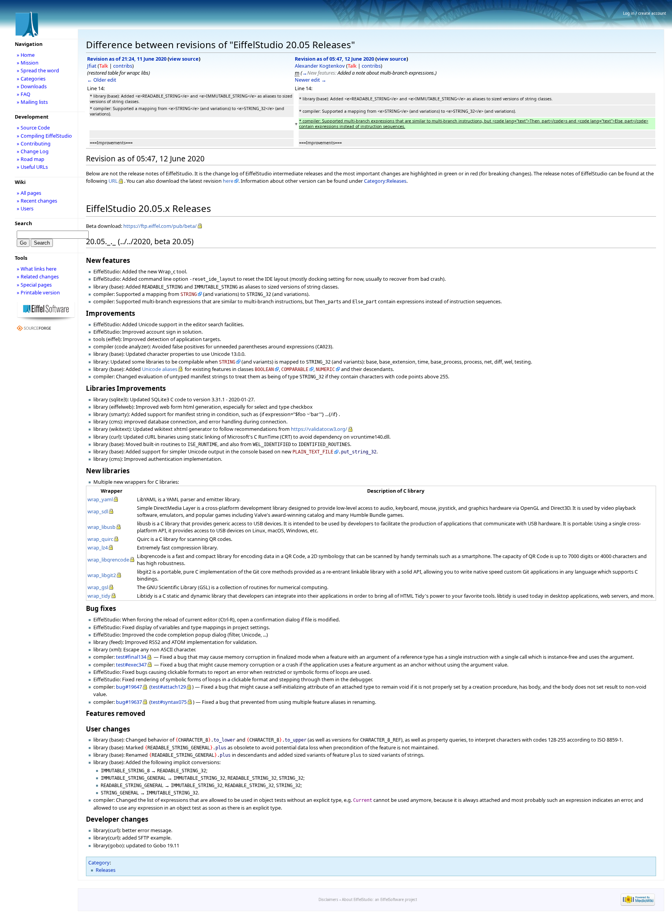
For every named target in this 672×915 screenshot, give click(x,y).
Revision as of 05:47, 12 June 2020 (334, 58)
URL (113, 180)
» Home (26, 54)
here (228, 180)
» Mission (27, 62)
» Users (25, 208)
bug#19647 (129, 686)
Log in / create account (644, 13)
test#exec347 (131, 664)
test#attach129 (168, 686)
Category (99, 862)
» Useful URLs (32, 166)
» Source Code (33, 127)
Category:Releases (385, 180)
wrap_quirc (100, 538)
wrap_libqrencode (108, 559)
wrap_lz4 (98, 547)
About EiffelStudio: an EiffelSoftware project (379, 899)
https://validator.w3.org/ (319, 428)
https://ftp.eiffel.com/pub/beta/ (160, 225)
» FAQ (23, 94)
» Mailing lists (32, 101)
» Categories (31, 78)
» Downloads (32, 86)
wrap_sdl (98, 511)
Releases (106, 869)
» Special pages (34, 284)
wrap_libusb (102, 526)
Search (23, 223)
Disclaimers (328, 899)
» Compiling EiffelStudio (44, 135)
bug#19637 (129, 701)
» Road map (30, 159)
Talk (103, 65)
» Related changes (38, 276)
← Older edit (101, 79)
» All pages (29, 192)
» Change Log (33, 151)
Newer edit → (310, 79)
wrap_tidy (99, 595)
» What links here (36, 268)
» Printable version (38, 292)
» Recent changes (37, 200)
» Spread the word (38, 70)
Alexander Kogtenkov (320, 65)
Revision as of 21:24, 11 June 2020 (126, 58)
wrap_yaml (100, 499)
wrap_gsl (98, 587)
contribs (122, 65)
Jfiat (91, 65)
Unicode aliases (159, 369)
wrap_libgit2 (102, 575)
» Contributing (34, 143)
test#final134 (131, 656)
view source (184, 58)
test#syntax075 (169, 701)
